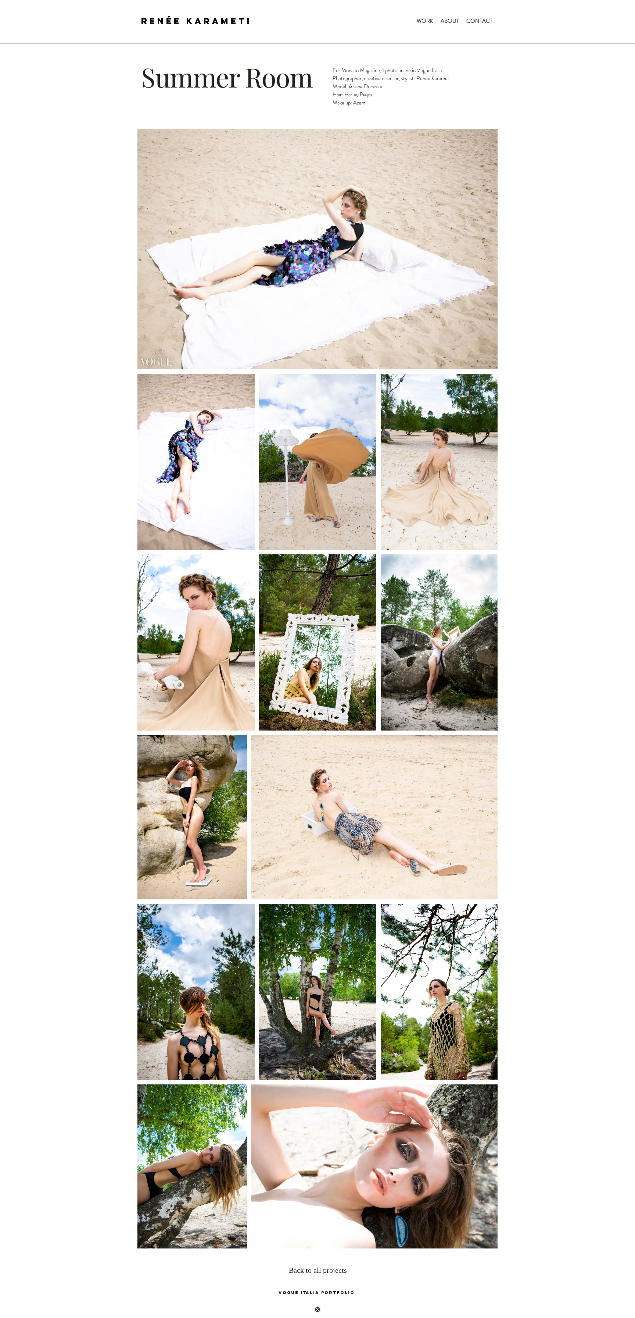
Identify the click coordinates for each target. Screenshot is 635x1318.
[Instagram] (317, 1309)
